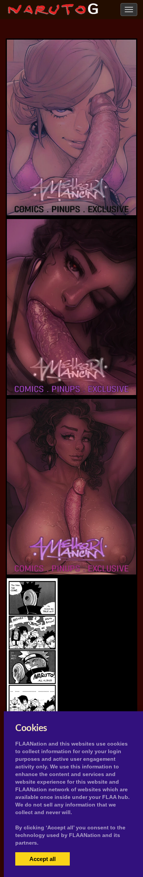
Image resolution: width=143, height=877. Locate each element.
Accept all (42, 859)
